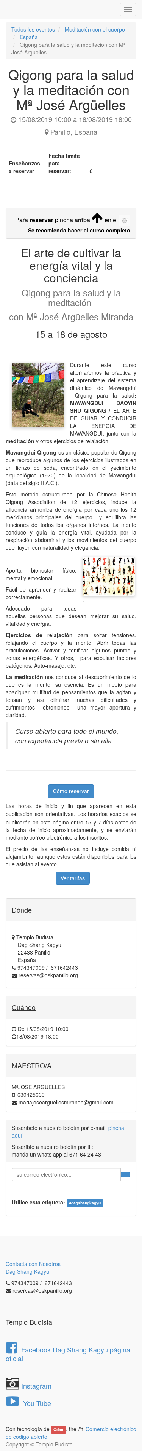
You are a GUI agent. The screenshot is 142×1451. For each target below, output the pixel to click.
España (29, 37)
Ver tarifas (73, 878)
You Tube (36, 1403)
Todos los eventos (33, 29)
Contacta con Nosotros (33, 1264)
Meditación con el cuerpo (95, 29)
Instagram (36, 1386)
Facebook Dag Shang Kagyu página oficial (68, 1353)
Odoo (58, 1429)
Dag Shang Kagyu (27, 1271)
